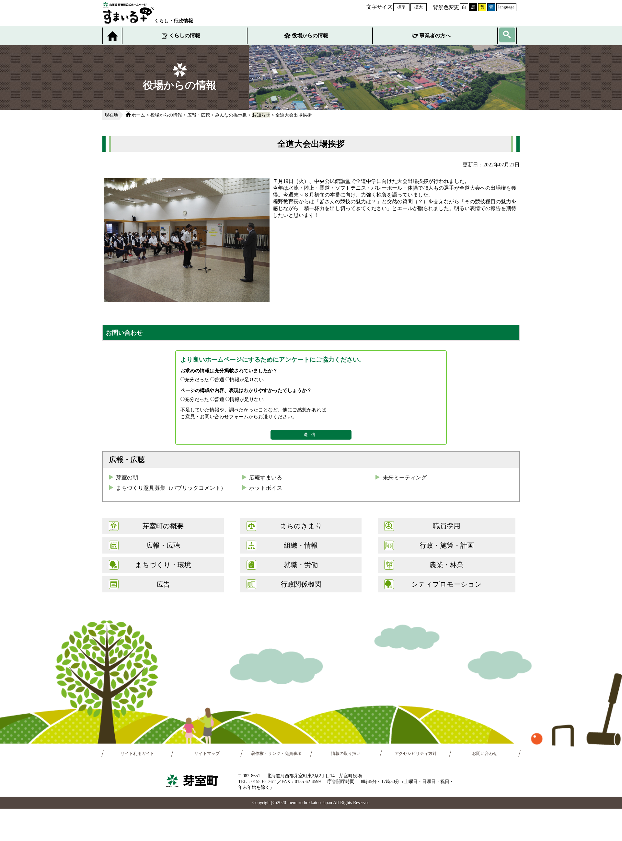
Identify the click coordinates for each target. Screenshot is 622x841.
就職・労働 (301, 564)
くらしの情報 (184, 35)
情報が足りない (247, 379)
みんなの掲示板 (231, 115)
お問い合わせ (485, 753)
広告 (163, 584)
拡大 (418, 7)
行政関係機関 (301, 584)
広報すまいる (265, 478)
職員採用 (446, 526)
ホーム (138, 115)
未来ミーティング (405, 478)
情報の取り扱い (346, 753)
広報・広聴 (198, 115)
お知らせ (261, 115)
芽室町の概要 (163, 526)
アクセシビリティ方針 (416, 753)
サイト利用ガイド (137, 753)
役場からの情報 (310, 35)
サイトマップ (207, 753)
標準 (401, 7)
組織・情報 (301, 545)
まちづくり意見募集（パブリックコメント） (171, 488)
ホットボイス (265, 488)
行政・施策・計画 (447, 545)
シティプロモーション (446, 584)
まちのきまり (301, 526)
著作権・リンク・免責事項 (276, 753)
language (506, 7)
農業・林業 (447, 564)
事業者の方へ (435, 35)
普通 (219, 379)
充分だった (197, 379)
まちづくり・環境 (163, 564)
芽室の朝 (127, 478)
